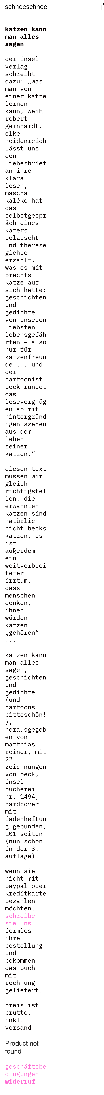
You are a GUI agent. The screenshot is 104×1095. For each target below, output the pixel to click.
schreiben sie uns (22, 919)
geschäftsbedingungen (25, 1070)
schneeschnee (26, 6)
